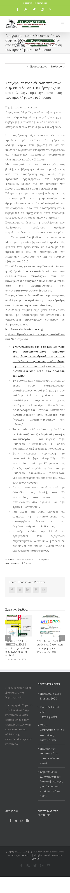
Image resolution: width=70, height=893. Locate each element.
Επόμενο (56, 66)
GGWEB (35, 858)
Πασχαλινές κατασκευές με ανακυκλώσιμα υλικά (49, 755)
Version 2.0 (26, 854)
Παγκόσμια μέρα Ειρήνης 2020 (50, 695)
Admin (11, 559)
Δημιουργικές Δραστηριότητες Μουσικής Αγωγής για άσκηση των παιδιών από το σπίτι (51, 783)
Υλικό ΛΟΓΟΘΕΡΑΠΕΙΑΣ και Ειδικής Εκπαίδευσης (51, 732)
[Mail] (21, 820)
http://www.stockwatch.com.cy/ (24, 329)
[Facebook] (10, 820)
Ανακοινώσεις (12, 563)
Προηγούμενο (38, 66)
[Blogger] (27, 820)
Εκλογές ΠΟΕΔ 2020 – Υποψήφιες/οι (49, 711)
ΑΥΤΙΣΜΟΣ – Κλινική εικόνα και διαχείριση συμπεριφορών (44, 644)
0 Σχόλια (26, 563)
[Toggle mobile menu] (63, 22)
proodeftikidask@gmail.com (35, 2)
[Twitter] (16, 820)
